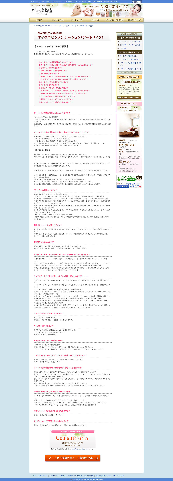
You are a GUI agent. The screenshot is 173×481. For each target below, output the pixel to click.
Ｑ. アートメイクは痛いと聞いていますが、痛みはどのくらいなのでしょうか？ (66, 65)
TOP (34, 476)
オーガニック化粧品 (75, 476)
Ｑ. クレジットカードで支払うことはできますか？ (56, 102)
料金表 (63, 476)
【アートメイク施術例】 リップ (131, 69)
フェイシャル (54, 476)
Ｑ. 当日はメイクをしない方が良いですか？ (53, 88)
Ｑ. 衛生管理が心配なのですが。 (50, 73)
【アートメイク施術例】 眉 (129, 59)
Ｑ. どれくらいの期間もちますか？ (50, 68)
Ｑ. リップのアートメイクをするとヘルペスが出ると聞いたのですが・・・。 (65, 79)
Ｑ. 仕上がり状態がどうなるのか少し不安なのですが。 (57, 96)
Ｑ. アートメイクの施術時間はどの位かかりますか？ (56, 62)
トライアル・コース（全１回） (130, 45)
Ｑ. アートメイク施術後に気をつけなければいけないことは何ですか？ (63, 93)
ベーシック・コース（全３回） (130, 41)
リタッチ (123, 48)
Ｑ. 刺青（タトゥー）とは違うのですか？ (53, 71)
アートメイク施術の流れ (128, 56)
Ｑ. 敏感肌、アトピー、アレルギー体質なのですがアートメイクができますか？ (66, 76)
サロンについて (118, 476)
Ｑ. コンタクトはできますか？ (49, 85)
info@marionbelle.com (79, 449)
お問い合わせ (88, 476)
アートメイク (42, 476)
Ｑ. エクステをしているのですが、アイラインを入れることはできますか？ (64, 91)
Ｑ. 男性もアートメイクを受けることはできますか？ (56, 99)
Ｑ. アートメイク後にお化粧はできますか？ (53, 82)
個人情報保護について (103, 476)
